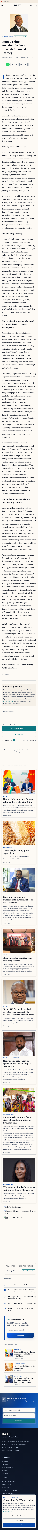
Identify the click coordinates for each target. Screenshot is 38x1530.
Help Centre (6, 1464)
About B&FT (6, 1461)
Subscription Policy (8, 1493)
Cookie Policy (6, 1487)
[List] (14, 724)
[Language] (30, 5)
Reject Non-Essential (19, 1516)
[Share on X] (12, 64)
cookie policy (7, 1511)
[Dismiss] (34, 1318)
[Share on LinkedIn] (21, 64)
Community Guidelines (9, 1490)
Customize (19, 1520)
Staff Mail (5, 1473)
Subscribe (19, 734)
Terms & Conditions (8, 1481)
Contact (4, 1470)
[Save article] (30, 64)
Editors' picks (7, 37)
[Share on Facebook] (17, 64)
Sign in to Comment (19, 728)
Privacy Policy (6, 1484)
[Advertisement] (19, 1241)
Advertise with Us (7, 1467)
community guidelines (15, 699)
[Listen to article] (3, 64)
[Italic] (7, 724)
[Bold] (3, 724)
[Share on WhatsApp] (8, 64)
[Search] (35, 6)
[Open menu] (3, 6)
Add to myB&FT (21, 37)
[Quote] (10, 724)
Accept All (19, 1525)
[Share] (26, 64)
